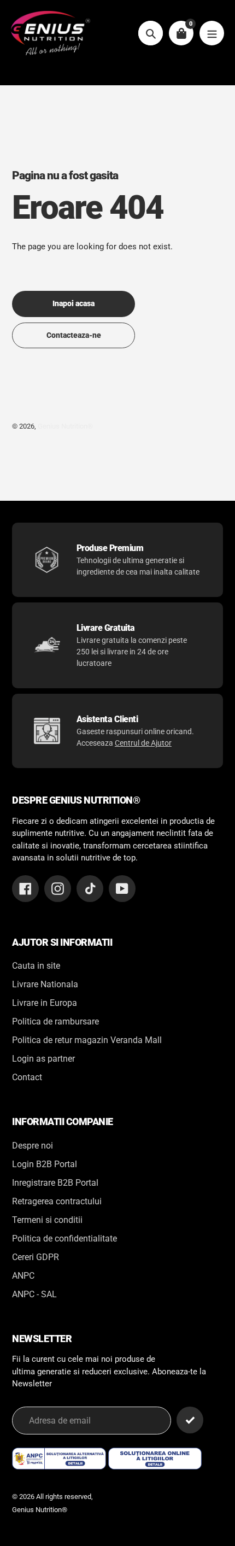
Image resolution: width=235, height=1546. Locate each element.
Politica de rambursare (55, 1021)
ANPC (23, 1275)
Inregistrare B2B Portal (55, 1183)
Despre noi (32, 1145)
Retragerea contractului (57, 1201)
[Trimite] (190, 1420)
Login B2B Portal (44, 1164)
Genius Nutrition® (65, 426)
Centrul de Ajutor (143, 743)
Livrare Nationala (45, 984)
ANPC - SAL (34, 1294)
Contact (27, 1077)
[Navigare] (211, 33)
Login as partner (43, 1058)
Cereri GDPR (35, 1257)
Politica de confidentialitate (64, 1238)
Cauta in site (36, 966)
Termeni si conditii (47, 1220)
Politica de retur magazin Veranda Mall (87, 1040)
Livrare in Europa (44, 1003)
